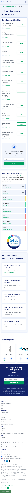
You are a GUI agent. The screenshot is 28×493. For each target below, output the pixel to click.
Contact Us (3, 429)
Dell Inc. (14, 6)
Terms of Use (20, 388)
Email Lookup (4, 422)
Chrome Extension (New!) (7, 424)
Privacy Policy (6, 390)
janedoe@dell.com (7, 211)
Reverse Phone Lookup (6, 420)
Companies (8, 6)
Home (2, 6)
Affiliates (3, 406)
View (21, 25)
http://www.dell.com (9, 273)
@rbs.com (7, 37)
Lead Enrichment (5, 415)
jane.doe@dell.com (7, 199)
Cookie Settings (5, 491)
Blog (2, 408)
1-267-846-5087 (7, 454)
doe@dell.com (6, 217)
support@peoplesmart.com (10, 452)
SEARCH (14, 163)
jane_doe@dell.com (7, 187)
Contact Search (4, 413)
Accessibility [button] (3, 488)
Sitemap (3, 438)
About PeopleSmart (6, 404)
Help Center (4, 431)
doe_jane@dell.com (7, 229)
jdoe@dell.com (6, 205)
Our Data (3, 417)
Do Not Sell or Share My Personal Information (12, 433)
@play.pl (7, 46)
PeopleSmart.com (6, 392)
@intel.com (7, 99)
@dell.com (7, 28)
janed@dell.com (7, 223)
